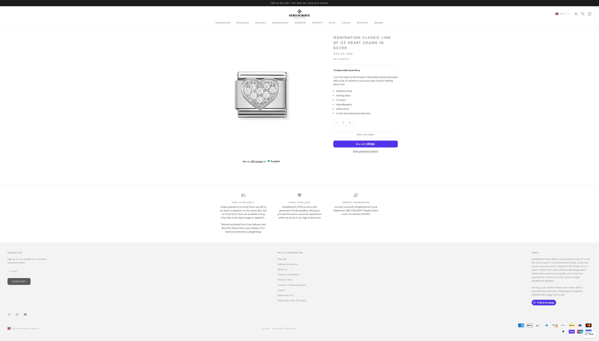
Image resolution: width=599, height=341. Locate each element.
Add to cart (365, 134)
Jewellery (243, 22)
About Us (282, 269)
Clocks (346, 22)
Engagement (280, 22)
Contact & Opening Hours (292, 285)
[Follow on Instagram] (17, 314)
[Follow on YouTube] (25, 314)
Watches (260, 22)
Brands (378, 22)
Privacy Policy (285, 279)
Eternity (317, 22)
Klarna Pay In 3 (285, 295)
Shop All (282, 259)
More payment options (365, 151)
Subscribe (19, 281)
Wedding (300, 22)
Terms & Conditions (288, 274)
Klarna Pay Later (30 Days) (292, 300)
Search (281, 290)
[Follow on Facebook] (9, 314)
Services (362, 22)
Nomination (223, 22)
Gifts (332, 22)
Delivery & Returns (287, 264)
